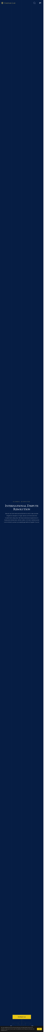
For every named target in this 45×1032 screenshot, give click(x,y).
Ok (39, 1029)
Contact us (22, 1017)
